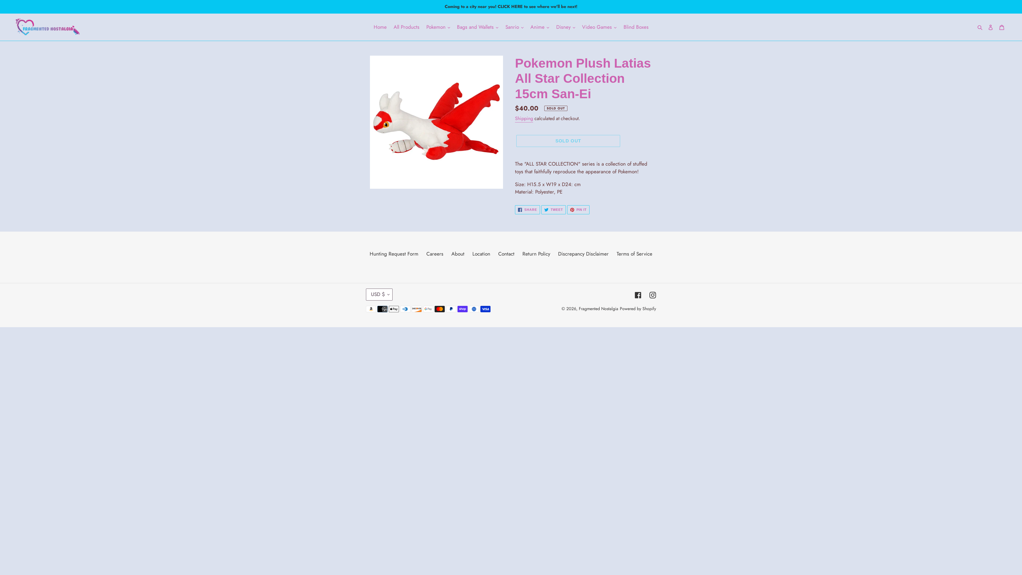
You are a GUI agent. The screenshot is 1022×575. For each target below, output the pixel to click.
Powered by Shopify (638, 309)
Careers (434, 253)
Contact (506, 253)
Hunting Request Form (394, 253)
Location (481, 253)
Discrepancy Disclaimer (583, 253)
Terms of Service (634, 253)
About (457, 253)
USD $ (378, 294)
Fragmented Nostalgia (598, 309)
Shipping (524, 118)
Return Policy (536, 253)
